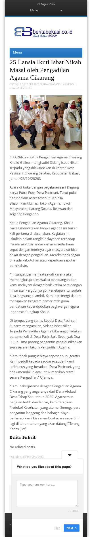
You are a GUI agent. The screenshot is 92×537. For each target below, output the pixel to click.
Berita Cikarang (50, 84)
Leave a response (21, 87)
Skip (57, 528)
